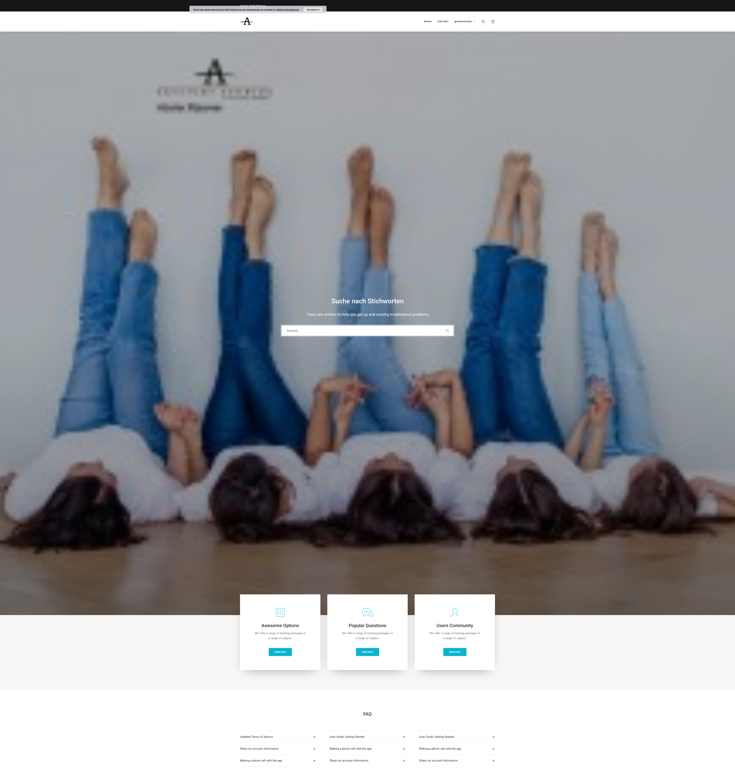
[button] (486, 21)
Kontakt (443, 21)
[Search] (367, 330)
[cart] (492, 21)
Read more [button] (280, 652)
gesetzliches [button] (463, 21)
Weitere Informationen (288, 9)
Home (427, 21)
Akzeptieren (313, 9)
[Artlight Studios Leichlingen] (247, 21)
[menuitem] (427, 21)
